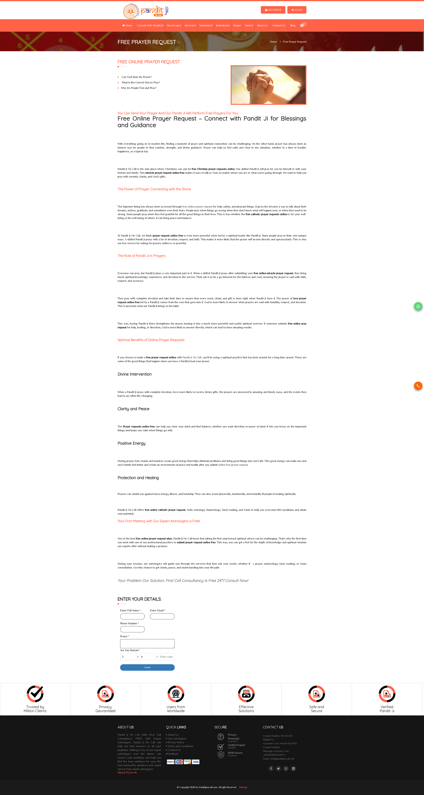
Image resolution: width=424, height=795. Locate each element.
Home (128, 25)
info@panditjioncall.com (282, 759)
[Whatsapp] (418, 306)
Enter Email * (157, 610)
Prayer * (124, 636)
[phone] (418, 386)
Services (190, 25)
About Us (262, 25)
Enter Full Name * (130, 610)
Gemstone (205, 25)
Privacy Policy (175, 742)
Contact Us (278, 25)
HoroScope (173, 25)
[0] (302, 25)
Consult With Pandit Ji (149, 25)
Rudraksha (222, 25)
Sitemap (243, 787)
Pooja (236, 25)
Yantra (248, 25)
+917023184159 (271, 755)
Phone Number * (129, 623)
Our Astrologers (176, 738)
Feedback (172, 753)
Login (298, 9)
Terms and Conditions (180, 746)
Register (274, 9)
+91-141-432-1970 (288, 743)
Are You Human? (129, 650)
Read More (126, 772)
